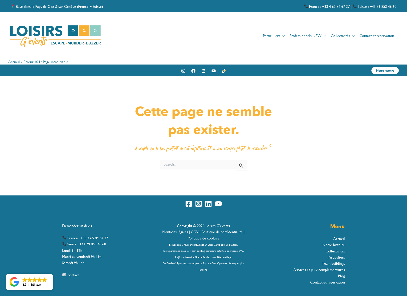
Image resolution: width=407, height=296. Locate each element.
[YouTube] (214, 71)
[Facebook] (193, 71)
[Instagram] (183, 71)
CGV (195, 232)
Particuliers (336, 257)
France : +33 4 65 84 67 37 (329, 6)
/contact (72, 275)
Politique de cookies (203, 238)
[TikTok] (224, 71)
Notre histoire (333, 245)
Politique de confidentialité (222, 232)
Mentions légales (175, 232)
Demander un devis (77, 225)
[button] (282, 36)
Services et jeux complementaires (319, 270)
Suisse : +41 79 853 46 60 (376, 6)
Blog (341, 276)
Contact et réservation (327, 282)
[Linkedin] (203, 71)
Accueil (14, 62)
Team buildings (333, 263)
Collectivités (335, 251)
